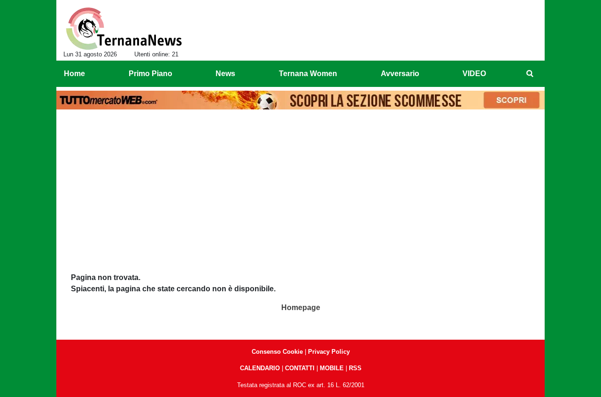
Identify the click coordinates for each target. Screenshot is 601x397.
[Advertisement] (300, 183)
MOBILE (332, 368)
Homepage (300, 307)
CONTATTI (300, 368)
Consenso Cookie (277, 351)
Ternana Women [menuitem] (308, 74)
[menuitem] (529, 74)
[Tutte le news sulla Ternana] (123, 29)
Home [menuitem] (74, 74)
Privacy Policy (329, 351)
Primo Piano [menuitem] (150, 74)
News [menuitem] (225, 74)
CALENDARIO (260, 368)
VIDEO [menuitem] (474, 74)
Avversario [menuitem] (400, 74)
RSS (355, 368)
